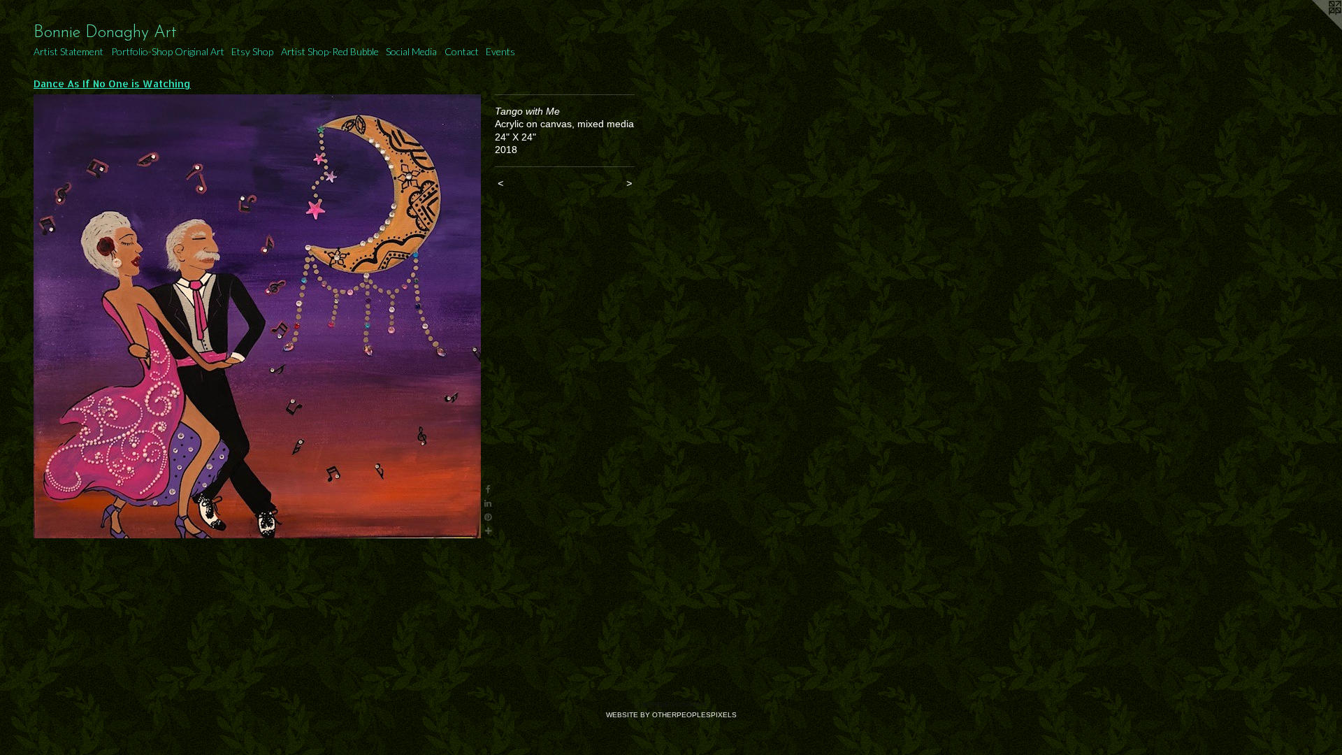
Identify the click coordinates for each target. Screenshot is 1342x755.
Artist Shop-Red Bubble (330, 51)
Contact (462, 51)
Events (500, 51)
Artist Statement (68, 51)
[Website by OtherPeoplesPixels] (1314, 28)
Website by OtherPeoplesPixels (671, 715)
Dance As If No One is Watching (112, 83)
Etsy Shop (252, 51)
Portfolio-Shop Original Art (167, 51)
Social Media (411, 51)
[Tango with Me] (257, 316)
